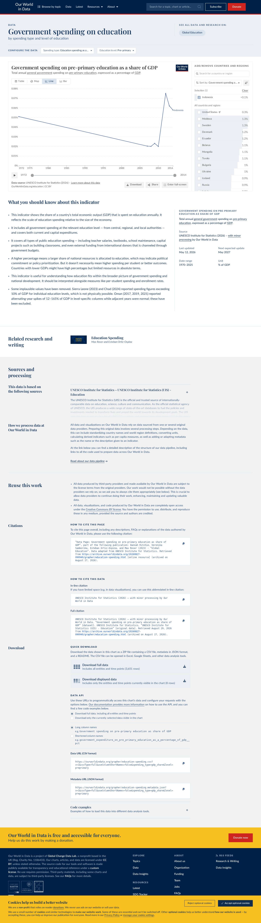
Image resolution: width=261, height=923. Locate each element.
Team (177, 880)
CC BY (48, 186)
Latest (79, 7)
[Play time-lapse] (14, 175)
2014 (183, 175)
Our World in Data (24, 7)
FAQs (68, 876)
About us (179, 861)
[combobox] (175, 7)
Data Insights (140, 874)
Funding (179, 874)
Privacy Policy (112, 915)
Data (68, 7)
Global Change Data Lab (62, 856)
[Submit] (199, 7)
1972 (24, 175)
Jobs (177, 887)
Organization (181, 867)
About (111, 7)
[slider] (32, 175)
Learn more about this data (85, 183)
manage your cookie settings (138, 915)
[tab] (19, 81)
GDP (229, 223)
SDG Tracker (140, 894)
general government (205, 219)
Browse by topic (51, 7)
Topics (136, 861)
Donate (236, 7)
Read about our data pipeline (88, 461)
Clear (245, 90)
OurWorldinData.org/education (27, 186)
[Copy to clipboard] (179, 544)
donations (58, 907)
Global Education (192, 32)
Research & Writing (227, 861)
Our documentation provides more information (116, 704)
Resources (94, 7)
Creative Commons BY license (103, 509)
